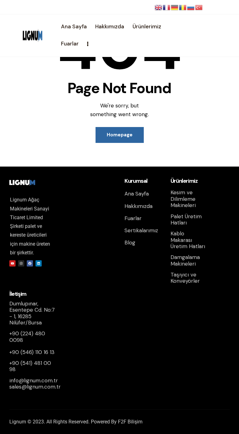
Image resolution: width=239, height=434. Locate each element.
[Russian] (191, 7)
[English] (159, 7)
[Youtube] (12, 263)
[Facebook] (30, 263)
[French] (167, 7)
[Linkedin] (38, 263)
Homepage (120, 135)
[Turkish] (199, 7)
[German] (175, 7)
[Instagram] (21, 263)
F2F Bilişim (130, 422)
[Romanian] (183, 7)
